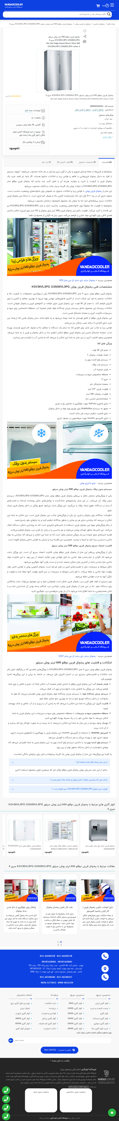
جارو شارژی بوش (88, 483)
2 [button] (58, 945)
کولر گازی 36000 (75, 1028)
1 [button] (61, 945)
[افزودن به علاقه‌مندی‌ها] (84, 31)
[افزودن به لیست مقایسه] (84, 42)
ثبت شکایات (50, 1003)
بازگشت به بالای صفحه (61, 1061)
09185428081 (49, 961)
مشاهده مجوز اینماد (41, 1092)
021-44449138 (64, 956)
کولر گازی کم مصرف (47, 1023)
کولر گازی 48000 (22, 1018)
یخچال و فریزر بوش (83, 24)
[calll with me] (5, 1090)
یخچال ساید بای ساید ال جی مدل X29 (77, 280)
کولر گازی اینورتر (23, 1013)
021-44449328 (47, 956)
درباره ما (52, 1008)
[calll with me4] (5, 1116)
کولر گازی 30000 (75, 1023)
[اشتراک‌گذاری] (84, 37)
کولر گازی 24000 (75, 1018)
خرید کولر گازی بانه (99, 1028)
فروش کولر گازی (23, 1028)
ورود (103, 5)
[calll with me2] (5, 1099)
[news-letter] (10, 1040)
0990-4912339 (65, 982)
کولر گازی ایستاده (100, 1018)
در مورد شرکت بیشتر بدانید (78, 1087)
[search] (109, 14)
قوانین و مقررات (48, 1013)
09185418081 (65, 961)
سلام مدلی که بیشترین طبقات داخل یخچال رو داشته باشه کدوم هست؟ (79, 780)
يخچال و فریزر (98, 24)
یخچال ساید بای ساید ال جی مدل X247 (77, 656)
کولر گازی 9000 (75, 1003)
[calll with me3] (5, 1108)
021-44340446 (47, 977)
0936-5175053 (48, 982)
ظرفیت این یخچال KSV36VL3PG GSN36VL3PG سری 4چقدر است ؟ (80, 789)
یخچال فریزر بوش (93, 191)
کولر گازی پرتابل (49, 1018)
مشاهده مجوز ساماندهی (76, 1092)
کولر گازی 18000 (75, 1013)
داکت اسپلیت (50, 1028)
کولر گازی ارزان (101, 1003)
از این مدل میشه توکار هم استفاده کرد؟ (92, 762)
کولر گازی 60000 (22, 1023)
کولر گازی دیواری (101, 1023)
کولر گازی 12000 (75, 1008)
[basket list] (98, 5)
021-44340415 (64, 977)
